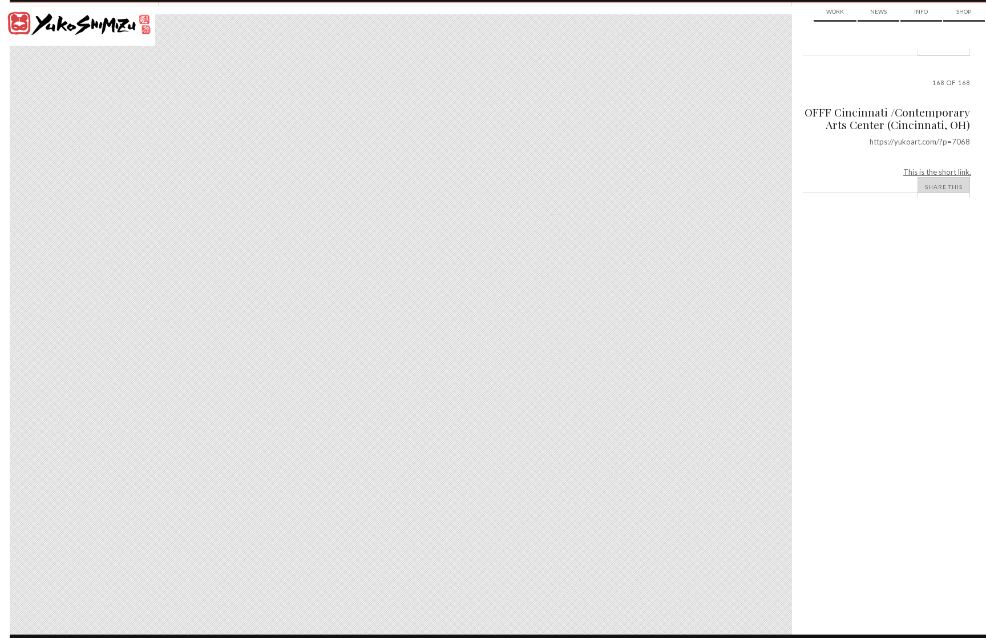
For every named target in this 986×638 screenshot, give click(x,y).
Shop (963, 11)
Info (921, 11)
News (878, 11)
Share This (944, 186)
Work (835, 11)
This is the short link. (937, 171)
